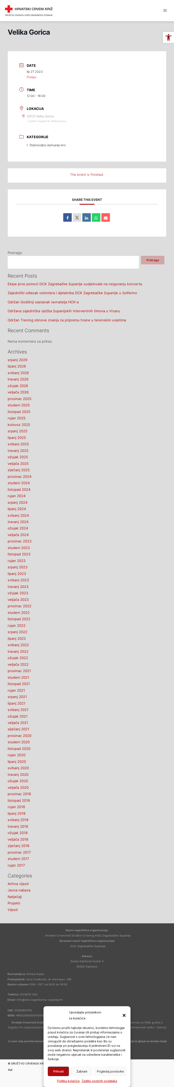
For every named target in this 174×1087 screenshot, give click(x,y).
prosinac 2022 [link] (19, 606)
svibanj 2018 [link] (18, 820)
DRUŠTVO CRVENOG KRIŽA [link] (76, 8)
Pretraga (15, 253)
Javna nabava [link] (19, 890)
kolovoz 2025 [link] (19, 425)
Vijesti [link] (13, 910)
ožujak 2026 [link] (18, 386)
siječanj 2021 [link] (18, 729)
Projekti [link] (14, 903)
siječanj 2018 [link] (18, 846)
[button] (124, 1015)
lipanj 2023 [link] (17, 574)
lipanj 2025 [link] (17, 438)
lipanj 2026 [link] (17, 366)
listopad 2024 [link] (19, 489)
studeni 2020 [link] (19, 742)
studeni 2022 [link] (19, 612)
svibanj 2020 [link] (18, 768)
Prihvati (58, 1071)
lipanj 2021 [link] (16, 703)
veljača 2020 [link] (18, 787)
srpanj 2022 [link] (17, 632)
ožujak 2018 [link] (18, 833)
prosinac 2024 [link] (20, 476)
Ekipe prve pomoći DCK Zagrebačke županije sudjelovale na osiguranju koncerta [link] (75, 284)
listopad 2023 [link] (19, 554)
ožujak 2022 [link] (18, 658)
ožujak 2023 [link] (18, 593)
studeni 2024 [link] (19, 483)
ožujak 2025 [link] (18, 457)
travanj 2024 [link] (18, 522)
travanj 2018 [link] (18, 826)
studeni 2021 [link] (18, 677)
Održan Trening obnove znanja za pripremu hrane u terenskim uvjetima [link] (67, 320)
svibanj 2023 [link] (18, 580)
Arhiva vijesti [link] (18, 884)
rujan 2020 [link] (16, 755)
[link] (168, 37)
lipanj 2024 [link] (17, 509)
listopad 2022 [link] (19, 619)
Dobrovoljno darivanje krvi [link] (48, 145)
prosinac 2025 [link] (19, 399)
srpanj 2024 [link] (18, 502)
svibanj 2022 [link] (18, 645)
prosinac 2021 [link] (19, 671)
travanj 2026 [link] (18, 379)
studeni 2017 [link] (18, 859)
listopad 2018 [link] (19, 800)
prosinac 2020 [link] (19, 736)
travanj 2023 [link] (18, 587)
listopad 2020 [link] (19, 748)
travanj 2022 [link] (18, 651)
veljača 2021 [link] (18, 723)
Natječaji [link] (15, 897)
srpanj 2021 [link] (17, 697)
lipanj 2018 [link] (16, 813)
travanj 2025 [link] (18, 450)
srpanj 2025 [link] (17, 431)
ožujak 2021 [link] (18, 716)
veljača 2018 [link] (18, 839)
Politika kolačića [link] (68, 1081)
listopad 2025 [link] (19, 412)
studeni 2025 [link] (19, 405)
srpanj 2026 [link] (17, 360)
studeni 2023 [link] (19, 548)
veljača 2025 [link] (18, 463)
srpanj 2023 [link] (17, 567)
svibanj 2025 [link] (18, 444)
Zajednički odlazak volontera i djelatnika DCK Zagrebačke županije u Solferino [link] (72, 293)
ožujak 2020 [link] (18, 781)
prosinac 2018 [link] (19, 794)
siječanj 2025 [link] (19, 470)
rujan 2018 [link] (16, 807)
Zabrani (81, 1071)
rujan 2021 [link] (16, 690)
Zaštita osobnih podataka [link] (99, 1081)
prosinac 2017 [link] (19, 852)
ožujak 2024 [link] (18, 528)
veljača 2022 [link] (18, 664)
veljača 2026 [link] (18, 392)
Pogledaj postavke (110, 1071)
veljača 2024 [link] (18, 535)
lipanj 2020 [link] (17, 761)
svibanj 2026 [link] (18, 373)
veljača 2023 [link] (18, 599)
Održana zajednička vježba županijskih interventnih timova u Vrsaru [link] (64, 311)
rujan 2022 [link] (16, 625)
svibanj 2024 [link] (18, 515)
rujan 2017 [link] (16, 865)
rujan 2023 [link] (16, 561)
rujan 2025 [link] (16, 418)
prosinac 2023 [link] (19, 541)
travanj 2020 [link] (18, 774)
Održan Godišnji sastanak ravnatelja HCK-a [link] (43, 302)
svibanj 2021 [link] (18, 710)
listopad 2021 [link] (19, 684)
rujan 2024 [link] (17, 496)
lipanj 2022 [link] (17, 638)
